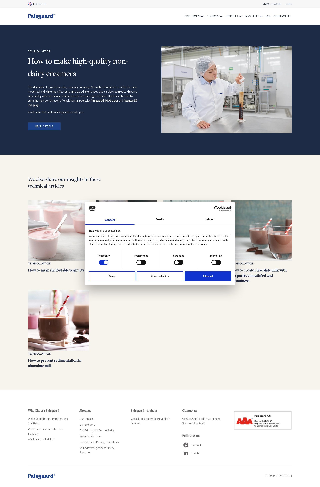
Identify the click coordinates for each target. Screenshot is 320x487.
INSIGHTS (232, 16)
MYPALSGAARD (272, 4)
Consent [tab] (110, 219)
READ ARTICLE (44, 126)
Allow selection (160, 276)
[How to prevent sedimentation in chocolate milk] (58, 329)
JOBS (288, 4)
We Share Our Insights (41, 439)
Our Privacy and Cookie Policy (97, 430)
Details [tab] (160, 219)
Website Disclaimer (91, 436)
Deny (112, 276)
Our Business (87, 419)
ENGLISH (41, 5)
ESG (268, 16)
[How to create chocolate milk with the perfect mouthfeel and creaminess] (261, 241)
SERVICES (213, 16)
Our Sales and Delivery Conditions (99, 442)
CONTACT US (282, 16)
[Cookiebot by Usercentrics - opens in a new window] (216, 208)
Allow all (208, 276)
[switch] (141, 262)
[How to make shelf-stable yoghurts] (58, 241)
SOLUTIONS (192, 16)
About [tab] (210, 219)
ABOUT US (251, 16)
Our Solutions (87, 424)
